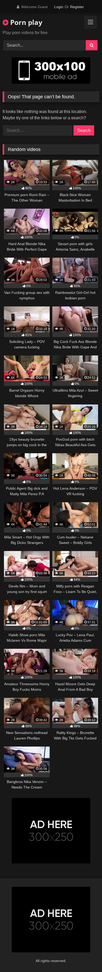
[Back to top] (86, 956)
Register (77, 7)
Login (58, 7)
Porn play (25, 22)
